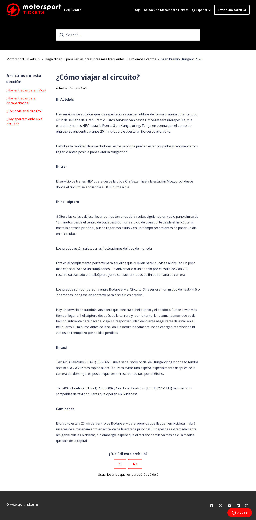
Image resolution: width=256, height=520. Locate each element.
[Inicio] (33, 9)
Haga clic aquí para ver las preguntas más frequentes (85, 59)
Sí (120, 464)
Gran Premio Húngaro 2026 (181, 59)
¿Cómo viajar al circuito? (24, 111)
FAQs (137, 10)
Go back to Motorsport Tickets (166, 10)
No (135, 464)
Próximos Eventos (142, 59)
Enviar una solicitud (232, 10)
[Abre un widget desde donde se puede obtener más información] (239, 513)
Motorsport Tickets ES (23, 59)
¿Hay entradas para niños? (26, 90)
